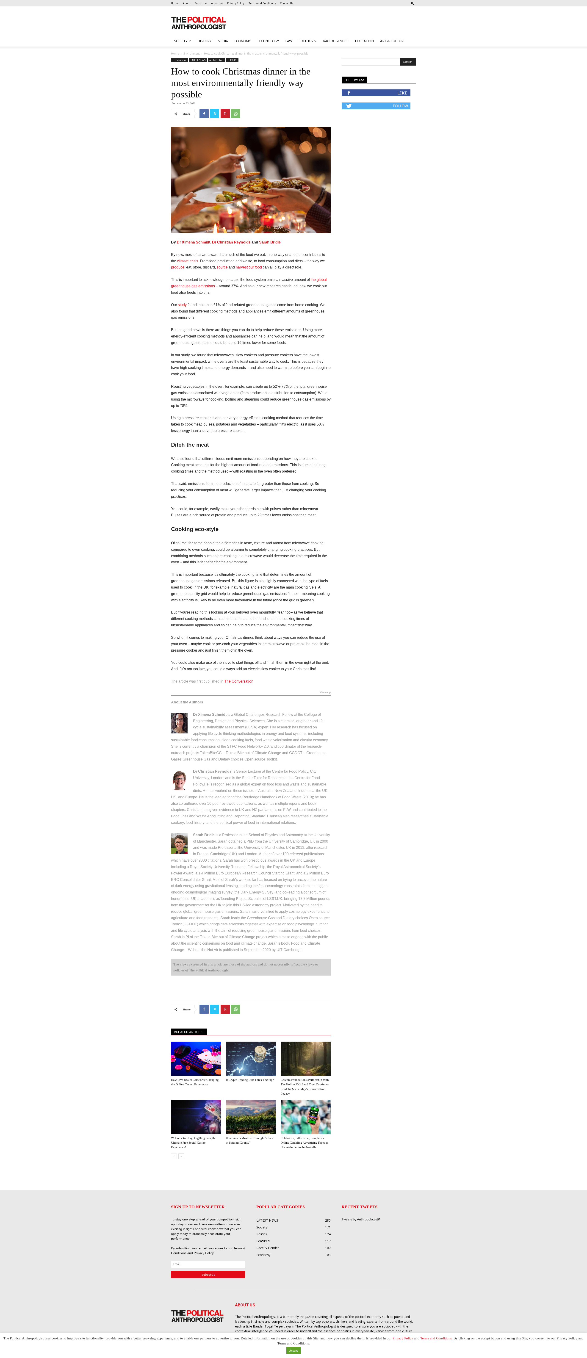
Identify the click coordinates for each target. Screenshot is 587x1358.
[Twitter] (214, 113)
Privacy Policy (235, 3)
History (204, 41)
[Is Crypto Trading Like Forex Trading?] (251, 1059)
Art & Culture (392, 41)
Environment (191, 53)
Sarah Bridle (270, 242)
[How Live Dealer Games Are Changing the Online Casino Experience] (196, 1059)
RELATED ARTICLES (189, 1032)
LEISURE (232, 60)
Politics (306, 41)
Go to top (325, 692)
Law (288, 41)
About (186, 3)
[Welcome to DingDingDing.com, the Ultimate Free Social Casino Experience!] (196, 1117)
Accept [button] (293, 1350)
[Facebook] (204, 113)
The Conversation (238, 681)
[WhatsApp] (235, 113)
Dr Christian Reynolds (231, 242)
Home (175, 3)
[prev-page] (174, 1156)
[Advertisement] (322, 23)
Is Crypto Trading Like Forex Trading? (250, 1079)
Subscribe (201, 3)
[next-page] (181, 1156)
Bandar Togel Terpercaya (272, 1326)
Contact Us (286, 3)
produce (177, 267)
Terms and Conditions (262, 3)
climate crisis (187, 261)
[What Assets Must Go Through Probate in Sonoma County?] (251, 1117)
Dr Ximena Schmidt (193, 242)
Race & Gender (336, 41)
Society (180, 41)
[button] (412, 3)
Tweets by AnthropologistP (361, 1219)
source (222, 267)
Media (223, 41)
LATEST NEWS (198, 60)
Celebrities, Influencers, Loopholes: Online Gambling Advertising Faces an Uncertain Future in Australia (305, 1142)
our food (255, 267)
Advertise (217, 3)
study (182, 305)
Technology (268, 41)
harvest (242, 267)
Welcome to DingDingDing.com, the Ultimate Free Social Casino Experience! (193, 1142)
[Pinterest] (225, 113)
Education (364, 41)
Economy (242, 41)
